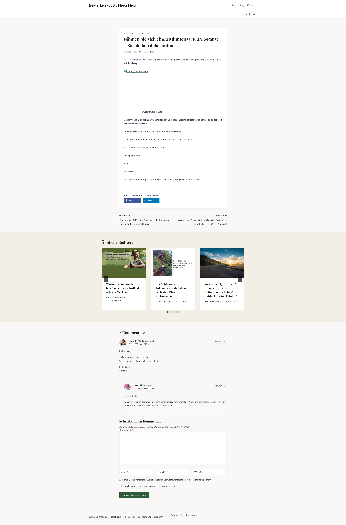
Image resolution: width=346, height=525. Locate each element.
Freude (141, 34)
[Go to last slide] (106, 279)
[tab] (167, 312)
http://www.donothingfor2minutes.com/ (144, 147)
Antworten (220, 341)
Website (198, 472)
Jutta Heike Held (134, 52)
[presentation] (124, 263)
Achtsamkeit (130, 34)
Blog (241, 5)
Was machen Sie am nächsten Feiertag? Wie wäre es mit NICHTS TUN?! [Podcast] (202, 219)
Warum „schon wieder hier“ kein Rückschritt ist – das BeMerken (122, 288)
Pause (149, 34)
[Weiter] (240, 279)
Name (124, 472)
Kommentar (126, 430)
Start (234, 5)
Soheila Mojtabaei (139, 340)
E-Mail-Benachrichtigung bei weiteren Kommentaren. (149, 486)
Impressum (191, 515)
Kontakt (251, 5)
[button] (132, 200)
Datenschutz (176, 515)
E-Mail (161, 472)
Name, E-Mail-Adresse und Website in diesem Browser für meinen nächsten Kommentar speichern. (166, 479)
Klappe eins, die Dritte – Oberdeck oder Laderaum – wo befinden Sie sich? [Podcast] (144, 219)
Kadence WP (158, 516)
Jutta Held (139, 385)
